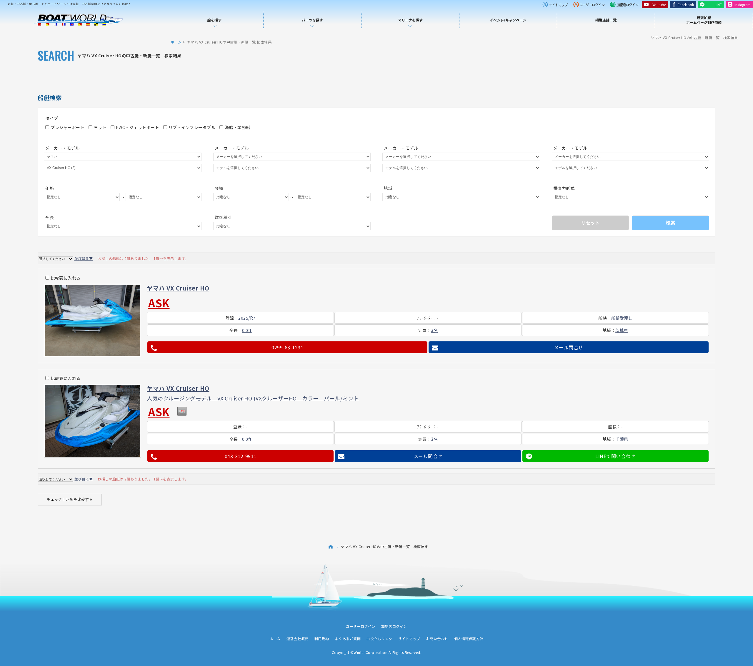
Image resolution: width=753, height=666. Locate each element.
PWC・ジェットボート (137, 127)
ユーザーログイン (591, 4)
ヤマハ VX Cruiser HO (178, 288)
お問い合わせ (437, 638)
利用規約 (321, 638)
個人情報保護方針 (469, 638)
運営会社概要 (297, 638)
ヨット (100, 127)
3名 (434, 330)
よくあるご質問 (348, 638)
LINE (718, 4)
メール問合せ (568, 347)
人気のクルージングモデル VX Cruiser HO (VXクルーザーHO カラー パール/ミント (253, 398)
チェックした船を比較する (70, 499)
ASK (159, 302)
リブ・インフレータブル (192, 127)
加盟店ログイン (627, 4)
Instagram (742, 4)
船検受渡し (622, 318)
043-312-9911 (240, 456)
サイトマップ (558, 4)
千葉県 (621, 439)
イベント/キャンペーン (508, 19)
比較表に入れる (66, 278)
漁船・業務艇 (237, 127)
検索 (670, 222)
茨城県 (621, 330)
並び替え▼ (83, 258)
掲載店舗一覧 (606, 19)
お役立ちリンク (379, 638)
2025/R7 (247, 318)
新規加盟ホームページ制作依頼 (704, 20)
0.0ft (247, 330)
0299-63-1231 (287, 347)
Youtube (659, 4)
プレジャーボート (67, 127)
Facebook (686, 4)
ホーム (176, 41)
